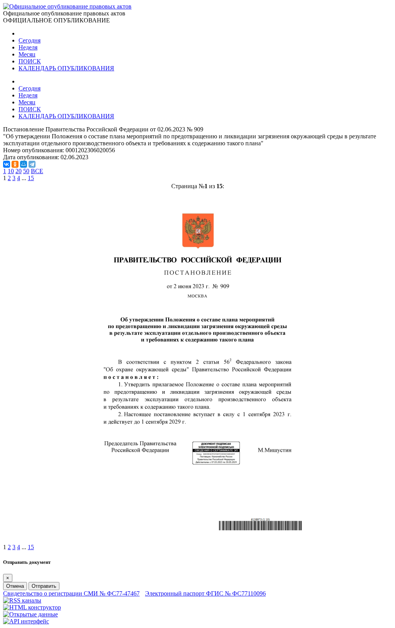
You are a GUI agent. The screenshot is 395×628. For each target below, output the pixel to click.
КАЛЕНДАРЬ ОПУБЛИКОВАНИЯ (66, 68)
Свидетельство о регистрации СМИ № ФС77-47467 (71, 593)
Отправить (44, 586)
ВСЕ (37, 171)
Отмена (15, 586)
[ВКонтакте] (6, 164)
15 (31, 178)
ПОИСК (30, 61)
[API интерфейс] (26, 621)
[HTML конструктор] (32, 607)
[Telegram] (32, 164)
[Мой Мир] (23, 164)
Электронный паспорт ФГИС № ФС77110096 (205, 593)
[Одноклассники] (15, 164)
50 (26, 171)
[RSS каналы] (22, 600)
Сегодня (30, 40)
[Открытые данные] (30, 614)
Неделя (28, 47)
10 (11, 171)
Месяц (27, 54)
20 (18, 171)
